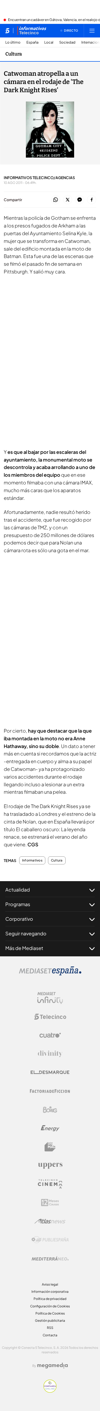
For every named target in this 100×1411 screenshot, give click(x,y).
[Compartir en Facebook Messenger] (79, 200)
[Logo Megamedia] (52, 1365)
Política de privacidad (50, 1299)
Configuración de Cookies (50, 1306)
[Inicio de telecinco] (7, 30)
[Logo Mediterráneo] (50, 1258)
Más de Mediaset (24, 948)
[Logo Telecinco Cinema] (50, 1184)
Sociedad (67, 42)
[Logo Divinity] (50, 1054)
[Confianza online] (50, 1391)
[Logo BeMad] (50, 1147)
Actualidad (17, 889)
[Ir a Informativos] (31, 30)
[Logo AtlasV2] (50, 1221)
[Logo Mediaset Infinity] (50, 998)
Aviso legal (50, 1284)
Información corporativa (50, 1292)
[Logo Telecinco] (50, 1016)
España (32, 42)
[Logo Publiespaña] (50, 1240)
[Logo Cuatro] (50, 1035)
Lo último (13, 42)
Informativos (32, 860)
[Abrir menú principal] (92, 30)
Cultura (13, 54)
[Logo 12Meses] (50, 1202)
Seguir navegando (25, 933)
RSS (50, 1328)
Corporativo (19, 919)
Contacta (50, 1335)
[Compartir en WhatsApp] (55, 200)
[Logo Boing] (50, 1109)
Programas (17, 904)
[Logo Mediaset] (50, 974)
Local (48, 42)
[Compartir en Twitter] (67, 200)
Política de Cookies (50, 1313)
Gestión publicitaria (50, 1321)
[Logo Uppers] (50, 1165)
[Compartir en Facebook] (91, 200)
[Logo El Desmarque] (50, 1072)
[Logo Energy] (50, 1128)
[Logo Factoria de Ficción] (50, 1091)
